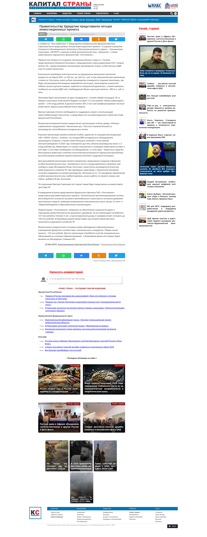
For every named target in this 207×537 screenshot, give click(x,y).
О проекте (158, 512)
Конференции (108, 512)
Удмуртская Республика (58, 34)
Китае (82, 20)
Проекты (132, 509)
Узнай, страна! (84, 14)
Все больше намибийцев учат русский (63, 350)
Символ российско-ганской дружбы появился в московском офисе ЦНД (79, 347)
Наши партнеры (160, 517)
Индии (75, 20)
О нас (116, 14)
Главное (37, 14)
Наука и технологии (84, 517)
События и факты (57, 515)
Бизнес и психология (110, 517)
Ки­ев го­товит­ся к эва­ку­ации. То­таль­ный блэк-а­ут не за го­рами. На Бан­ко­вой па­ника (157, 73)
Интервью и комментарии (112, 519)
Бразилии (90, 20)
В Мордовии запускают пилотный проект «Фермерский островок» (77, 326)
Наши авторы (160, 515)
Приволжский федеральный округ (82, 34)
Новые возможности (84, 519)
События (54, 509)
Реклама (158, 519)
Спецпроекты (102, 14)
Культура (106, 515)
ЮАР (98, 20)
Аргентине (107, 20)
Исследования (82, 521)
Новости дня (55, 512)
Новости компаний (136, 517)
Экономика (74, 366)
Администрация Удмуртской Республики (78, 244)
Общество (67, 14)
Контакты (158, 521)
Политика (80, 515)
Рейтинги (132, 519)
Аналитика (52, 14)
